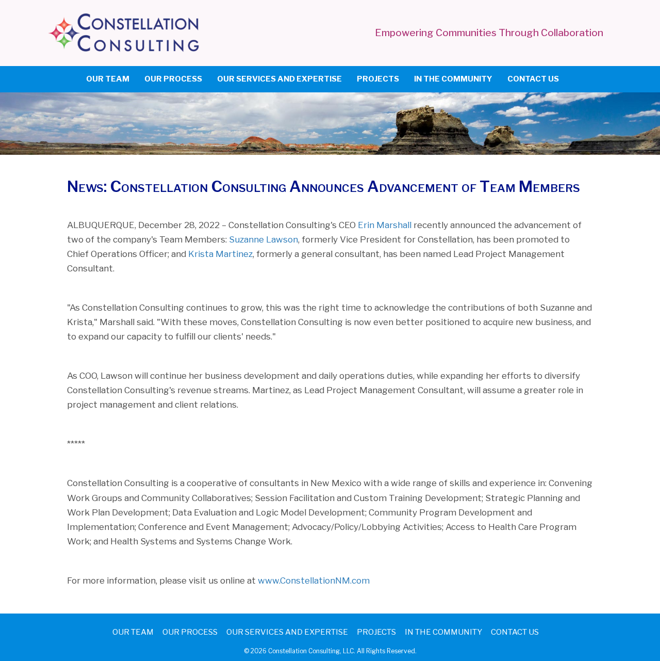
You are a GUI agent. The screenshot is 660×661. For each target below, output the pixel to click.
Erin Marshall (384, 225)
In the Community (453, 79)
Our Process (173, 79)
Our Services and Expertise (279, 79)
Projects (378, 79)
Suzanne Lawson (263, 239)
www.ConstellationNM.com (314, 580)
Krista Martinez (220, 254)
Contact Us (533, 79)
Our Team (107, 79)
